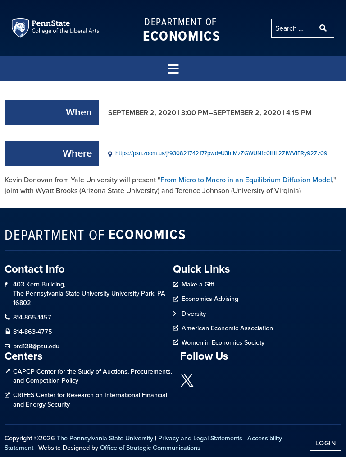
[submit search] (324, 28)
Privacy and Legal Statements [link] (200, 438)
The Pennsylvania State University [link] (105, 438)
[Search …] (293, 28)
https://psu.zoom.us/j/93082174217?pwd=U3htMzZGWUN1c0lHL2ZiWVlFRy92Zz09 (221, 153)
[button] (173, 69)
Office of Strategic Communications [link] (150, 448)
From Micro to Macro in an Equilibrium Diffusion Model (246, 180)
